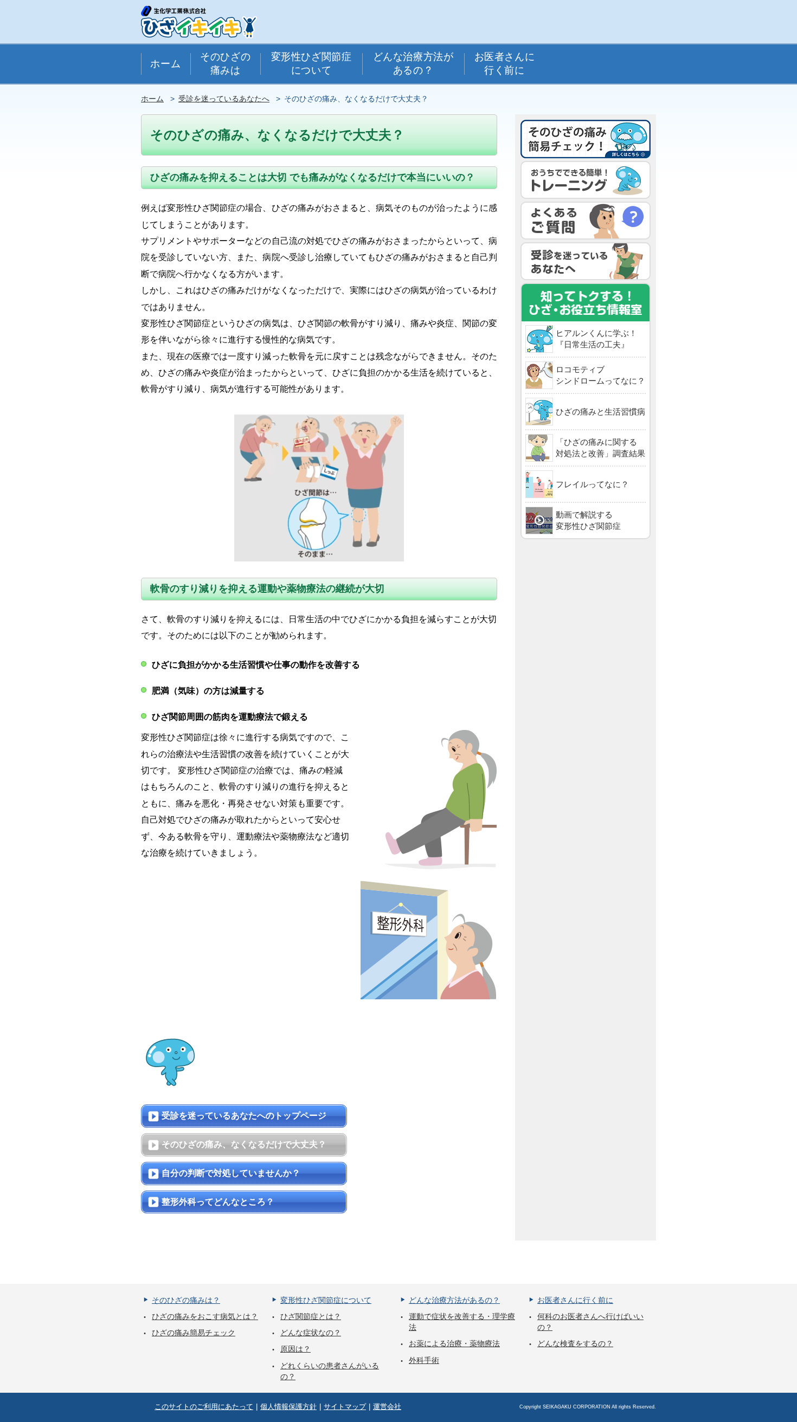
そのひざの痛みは (225, 63)
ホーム (165, 63)
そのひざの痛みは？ (186, 1300)
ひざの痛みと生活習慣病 (600, 411)
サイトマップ (345, 1406)
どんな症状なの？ (310, 1332)
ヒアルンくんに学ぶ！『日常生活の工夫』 (596, 338)
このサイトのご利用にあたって (204, 1406)
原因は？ (295, 1349)
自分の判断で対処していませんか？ (231, 1173)
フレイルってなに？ (592, 484)
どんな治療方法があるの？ (413, 63)
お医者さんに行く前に (504, 63)
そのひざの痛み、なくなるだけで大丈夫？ (244, 1144)
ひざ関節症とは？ (310, 1316)
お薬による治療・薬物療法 (454, 1343)
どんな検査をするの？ (575, 1343)
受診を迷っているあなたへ (223, 98)
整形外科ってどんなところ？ (218, 1201)
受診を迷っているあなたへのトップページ (244, 1115)
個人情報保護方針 (288, 1406)
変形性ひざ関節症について (311, 63)
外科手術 (424, 1360)
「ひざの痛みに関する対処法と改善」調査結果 (600, 447)
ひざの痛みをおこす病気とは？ (205, 1316)
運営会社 (387, 1406)
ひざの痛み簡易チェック (193, 1332)
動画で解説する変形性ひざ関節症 (588, 520)
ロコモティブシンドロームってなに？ (600, 375)
